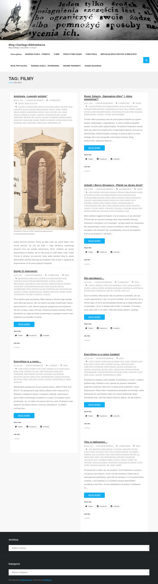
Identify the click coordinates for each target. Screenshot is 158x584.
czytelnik (117, 449)
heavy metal (89, 364)
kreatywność (110, 367)
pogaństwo (130, 457)
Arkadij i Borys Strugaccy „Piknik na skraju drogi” (113, 185)
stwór (130, 460)
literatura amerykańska (101, 112)
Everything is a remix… (27, 361)
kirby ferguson (127, 364)
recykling (118, 372)
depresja (99, 285)
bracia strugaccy (133, 198)
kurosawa (128, 367)
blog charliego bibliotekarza (35, 109)
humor (127, 200)
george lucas (136, 361)
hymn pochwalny (56, 284)
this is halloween (100, 462)
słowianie (18, 123)
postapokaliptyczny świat (123, 112)
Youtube (29, 294)
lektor (87, 112)
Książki (21, 103)
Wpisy (67, 275)
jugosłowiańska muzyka (34, 286)
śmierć (101, 208)
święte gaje (42, 123)
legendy (40, 115)
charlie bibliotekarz (100, 200)
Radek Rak (18, 120)
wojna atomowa (117, 114)
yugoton (46, 294)
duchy (86, 452)
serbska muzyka (35, 292)
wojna (134, 208)
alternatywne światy (34, 107)
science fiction (30, 103)
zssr (140, 208)
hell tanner (129, 109)
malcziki (53, 286)
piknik (109, 205)
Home (11, 83)
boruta (52, 109)
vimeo (119, 375)
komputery (88, 367)
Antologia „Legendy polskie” (31, 96)
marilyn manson (122, 454)
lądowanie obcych (125, 203)
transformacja (109, 375)
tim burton (112, 462)
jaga (59, 112)
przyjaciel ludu (91, 460)
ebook (16, 112)
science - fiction (104, 114)
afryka (92, 285)
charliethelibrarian (35, 100)
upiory (86, 465)
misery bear (89, 457)
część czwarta (95, 361)
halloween (133, 452)
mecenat (27, 117)
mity (33, 117)
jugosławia (18, 286)
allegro (21, 107)
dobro (64, 109)
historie (53, 112)
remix (125, 372)
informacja (128, 288)
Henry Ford (100, 364)
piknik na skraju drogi (121, 205)
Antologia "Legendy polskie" (56, 107)
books (108, 198)
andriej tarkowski (101, 192)
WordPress (47, 580)
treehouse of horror (127, 462)
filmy (47, 112)
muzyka (38, 117)
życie (127, 211)
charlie (87, 200)
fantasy (41, 112)
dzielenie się (30, 284)
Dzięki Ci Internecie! (25, 271)
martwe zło (135, 454)
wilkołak (94, 465)
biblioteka (97, 449)
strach (117, 460)
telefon (98, 375)
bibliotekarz (131, 192)
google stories (97, 288)
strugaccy (118, 208)
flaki (111, 452)
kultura (119, 367)
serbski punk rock (51, 292)
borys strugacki (118, 198)
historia (44, 284)
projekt (45, 117)
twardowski (52, 123)
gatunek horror (121, 452)
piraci (29, 289)
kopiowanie (98, 367)
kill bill (117, 364)
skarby (62, 292)
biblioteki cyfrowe (37, 278)
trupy (139, 462)
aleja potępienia (95, 106)
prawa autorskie (132, 369)
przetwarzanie (90, 372)
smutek (110, 291)
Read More (94, 148)
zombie (118, 465)
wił (108, 465)
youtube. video (120, 291)
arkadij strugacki (117, 192)
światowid (32, 123)
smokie (69, 292)
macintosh (96, 369)
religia (36, 120)
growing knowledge (113, 288)
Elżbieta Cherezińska (28, 112)
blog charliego (126, 106)
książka (33, 115)
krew (101, 203)
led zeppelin (58, 374)
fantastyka (114, 200)
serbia (25, 292)
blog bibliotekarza (111, 106)
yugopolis (38, 294)
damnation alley (112, 109)
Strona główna (16, 54)
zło (59, 123)
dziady (92, 452)
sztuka (91, 375)
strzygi (124, 460)
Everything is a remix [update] (102, 354)
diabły (58, 109)
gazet (127, 361)
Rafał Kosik (28, 120)
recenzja (138, 112)
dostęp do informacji (113, 285)
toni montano (19, 294)
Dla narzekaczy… (94, 278)
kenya (93, 291)
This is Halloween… (95, 442)
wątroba (127, 208)
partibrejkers (20, 289)
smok (25, 123)
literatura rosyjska (92, 205)
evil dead (100, 452)
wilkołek (102, 465)
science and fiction (64, 120)
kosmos (95, 203)
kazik (47, 286)
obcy (104, 205)
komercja (25, 115)
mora (97, 457)
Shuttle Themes (26, 580)
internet (67, 284)
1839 (90, 449)
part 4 (111, 369)
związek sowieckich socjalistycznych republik (104, 211)
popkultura (119, 369)
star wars (132, 372)
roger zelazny (90, 114)
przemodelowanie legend (60, 117)
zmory (112, 465)
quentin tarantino (105, 372)
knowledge (101, 291)
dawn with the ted (130, 449)
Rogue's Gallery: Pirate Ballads (45, 289)
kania (107, 454)
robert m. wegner (47, 120)
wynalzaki (18, 382)
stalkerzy (109, 208)
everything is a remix (110, 361)
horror (87, 454)
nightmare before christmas (112, 457)
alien (91, 192)
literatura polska (52, 115)
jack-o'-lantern (98, 454)
